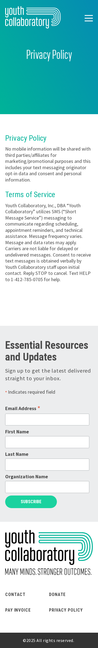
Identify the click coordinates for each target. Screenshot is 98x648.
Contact (15, 594)
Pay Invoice (18, 610)
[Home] (33, 17)
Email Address (22, 408)
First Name (17, 431)
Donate (57, 594)
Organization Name (26, 476)
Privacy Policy (66, 610)
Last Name (16, 454)
